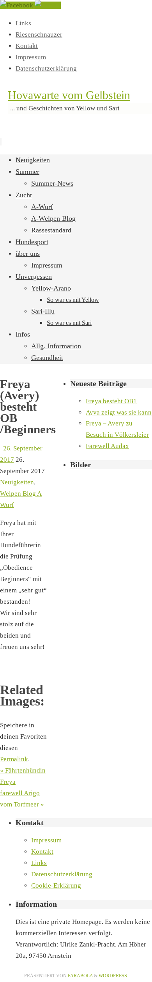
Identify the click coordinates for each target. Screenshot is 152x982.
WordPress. (113, 975)
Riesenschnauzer (39, 34)
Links (23, 23)
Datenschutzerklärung (46, 68)
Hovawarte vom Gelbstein (69, 95)
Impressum (31, 57)
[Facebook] (17, 5)
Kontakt (27, 46)
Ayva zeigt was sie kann (119, 412)
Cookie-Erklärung (56, 885)
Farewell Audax (107, 446)
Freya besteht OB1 (111, 401)
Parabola (80, 975)
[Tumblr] (48, 5)
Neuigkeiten (17, 482)
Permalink (14, 759)
